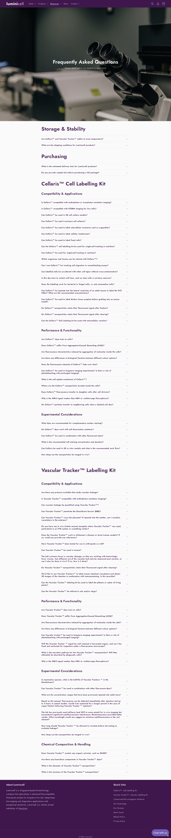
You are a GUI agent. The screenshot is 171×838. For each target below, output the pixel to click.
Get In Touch (119, 812)
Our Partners (119, 808)
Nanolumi (23, 808)
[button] (32, 3)
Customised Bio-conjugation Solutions (129, 799)
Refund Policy (119, 817)
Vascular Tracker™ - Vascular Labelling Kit (131, 795)
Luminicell (88, 837)
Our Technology (120, 803)
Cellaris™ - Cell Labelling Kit (125, 790)
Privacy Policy (119, 821)
